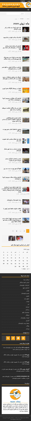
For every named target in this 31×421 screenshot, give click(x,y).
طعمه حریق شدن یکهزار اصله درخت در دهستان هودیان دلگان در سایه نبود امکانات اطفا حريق (11, 220)
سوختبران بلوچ (25, 312)
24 (11, 263)
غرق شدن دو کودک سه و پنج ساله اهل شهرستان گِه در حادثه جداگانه (12, 58)
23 (15, 263)
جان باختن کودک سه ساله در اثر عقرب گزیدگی (13, 28)
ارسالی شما (26, 280)
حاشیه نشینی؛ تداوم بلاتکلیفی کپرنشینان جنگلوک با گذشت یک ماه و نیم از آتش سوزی (11, 119)
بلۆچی (27, 290)
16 (15, 260)
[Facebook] (13, 338)
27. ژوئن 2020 (15, 202)
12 (3, 258)
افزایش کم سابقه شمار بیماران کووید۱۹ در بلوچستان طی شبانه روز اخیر (12, 47)
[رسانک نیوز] (15, 7)
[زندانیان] (25, 39)
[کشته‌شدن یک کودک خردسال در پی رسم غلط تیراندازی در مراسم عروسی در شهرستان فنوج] (19, 238)
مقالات (27, 326)
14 (23, 260)
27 (27, 266)
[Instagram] (23, 338)
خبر (28, 304)
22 (19, 263)
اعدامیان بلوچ (26, 288)
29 (19, 266)
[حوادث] (25, 29)
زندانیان (27, 309)
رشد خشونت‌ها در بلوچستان (14, 200)
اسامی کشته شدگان (24, 282)
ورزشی (27, 328)
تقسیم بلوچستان (25, 293)
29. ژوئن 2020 (15, 92)
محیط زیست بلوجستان (23, 323)
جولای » (24, 269)
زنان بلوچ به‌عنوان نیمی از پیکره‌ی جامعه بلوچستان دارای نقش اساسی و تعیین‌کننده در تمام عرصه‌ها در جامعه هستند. (11, 189)
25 (7, 263)
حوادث (27, 301)
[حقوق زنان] (25, 141)
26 (3, 263)
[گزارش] (25, 131)
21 (23, 263)
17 (11, 260)
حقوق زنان (26, 299)
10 (11, 258)
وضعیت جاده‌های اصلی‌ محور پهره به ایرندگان (12, 130)
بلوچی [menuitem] (29, 1)
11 (7, 258)
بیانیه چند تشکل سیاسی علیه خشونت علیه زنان (11, 140)
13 (27, 260)
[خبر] (25, 69)
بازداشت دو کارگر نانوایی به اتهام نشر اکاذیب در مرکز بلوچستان (11, 68)
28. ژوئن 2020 (15, 143)
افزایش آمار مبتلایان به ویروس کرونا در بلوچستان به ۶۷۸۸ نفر (12, 99)
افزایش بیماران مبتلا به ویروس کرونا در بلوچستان (12, 178)
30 (15, 266)
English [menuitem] (23, 1)
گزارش (27, 320)
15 (19, 260)
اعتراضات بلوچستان (24, 285)
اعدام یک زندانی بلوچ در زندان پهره (12, 37)
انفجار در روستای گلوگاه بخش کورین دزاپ (11, 89)
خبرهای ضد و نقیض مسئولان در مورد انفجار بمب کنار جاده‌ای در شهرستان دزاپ (12, 78)
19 (3, 260)
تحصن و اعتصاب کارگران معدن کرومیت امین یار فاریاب (13, 159)
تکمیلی (27, 296)
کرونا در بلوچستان (25, 318)
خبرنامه (27, 307)
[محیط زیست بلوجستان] (25, 220)
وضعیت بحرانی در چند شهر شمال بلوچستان (12, 149)
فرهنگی (27, 315)
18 (7, 260)
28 (23, 266)
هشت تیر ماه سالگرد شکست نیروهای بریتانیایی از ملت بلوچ (11, 108)
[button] (29, 9)
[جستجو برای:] (15, 13)
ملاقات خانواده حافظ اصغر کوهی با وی (12, 209)
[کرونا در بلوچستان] (25, 47)
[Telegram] (18, 338)
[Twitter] (8, 338)
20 (27, 263)
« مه (28, 269)
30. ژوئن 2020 (15, 31)
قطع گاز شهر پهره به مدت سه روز (12, 168)
